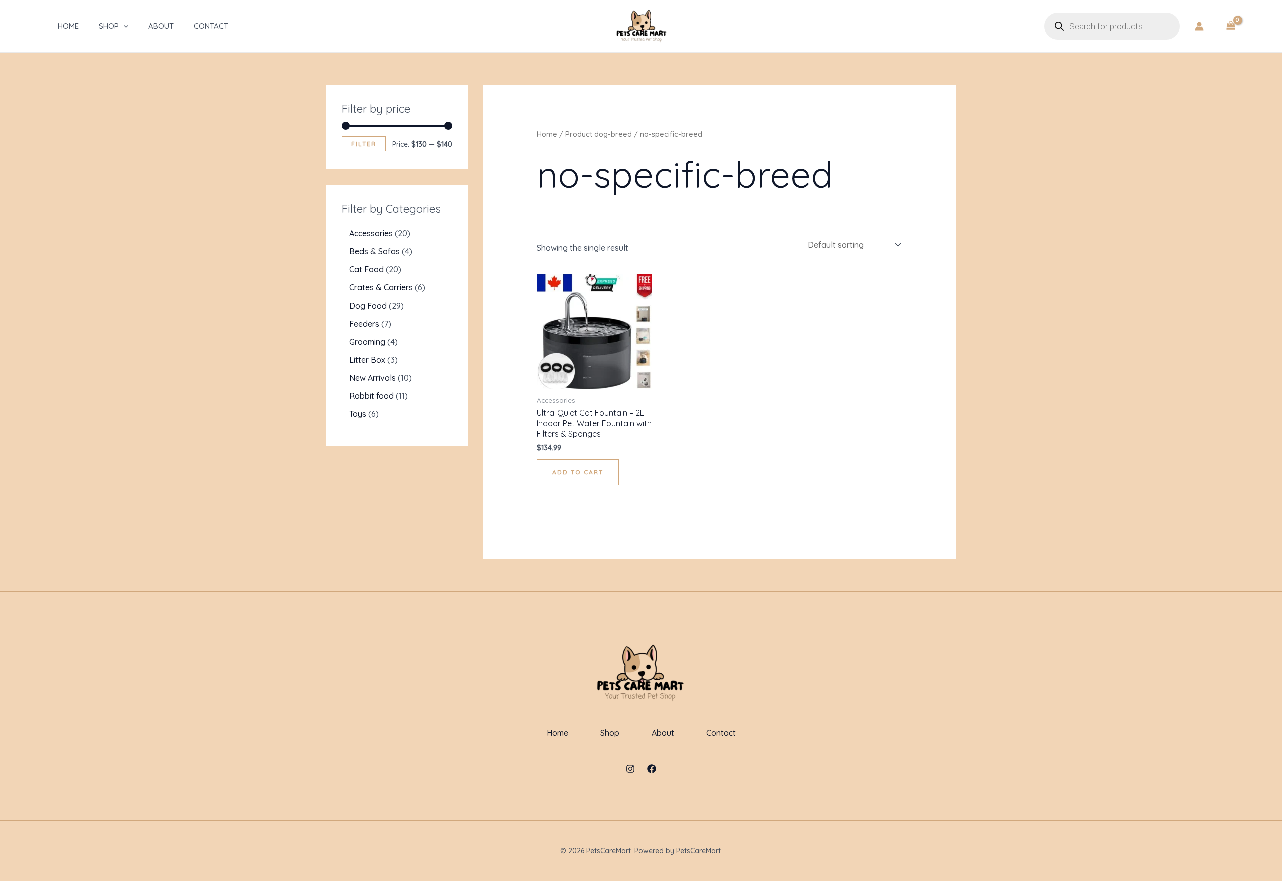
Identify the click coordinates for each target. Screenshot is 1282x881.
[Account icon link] (1199, 26)
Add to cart (577, 472)
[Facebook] (651, 768)
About (161, 26)
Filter (363, 144)
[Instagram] (630, 768)
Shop (109, 26)
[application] (123, 26)
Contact (211, 26)
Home (68, 26)
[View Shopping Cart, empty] (1230, 26)
